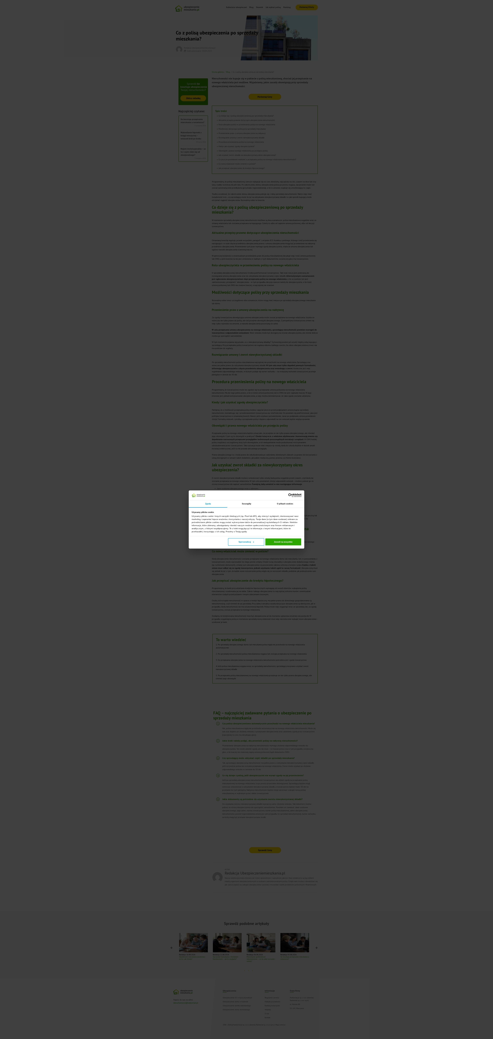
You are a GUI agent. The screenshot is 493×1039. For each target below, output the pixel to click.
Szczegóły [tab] (246, 504)
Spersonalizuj (245, 542)
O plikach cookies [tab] (285, 504)
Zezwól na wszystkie (283, 542)
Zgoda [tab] (208, 504)
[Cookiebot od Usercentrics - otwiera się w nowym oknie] (290, 495)
